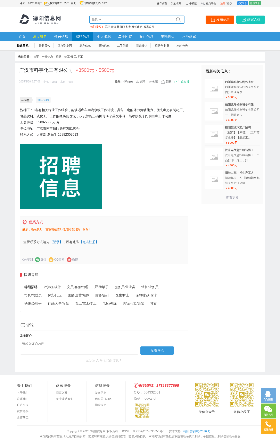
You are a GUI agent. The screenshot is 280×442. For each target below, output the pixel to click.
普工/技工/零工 (73, 56)
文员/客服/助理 (77, 287)
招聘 (58, 56)
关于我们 (22, 392)
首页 (22, 36)
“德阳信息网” (98, 431)
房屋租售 (40, 36)
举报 (168, 81)
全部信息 (47, 56)
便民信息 (61, 36)
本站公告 (182, 45)
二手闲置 (125, 36)
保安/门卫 (55, 295)
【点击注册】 (89, 242)
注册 (222, 3)
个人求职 (104, 36)
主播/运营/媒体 (78, 295)
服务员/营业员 (125, 287)
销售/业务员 (149, 287)
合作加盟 (22, 417)
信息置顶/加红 (104, 398)
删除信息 (100, 405)
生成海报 (183, 81)
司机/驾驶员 (33, 295)
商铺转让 (141, 45)
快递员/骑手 (33, 303)
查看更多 (232, 197)
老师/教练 (110, 303)
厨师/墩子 (101, 287)
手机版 (193, 3)
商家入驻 (253, 19)
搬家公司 (148, 26)
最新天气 (44, 45)
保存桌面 (162, 3)
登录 (229, 3)
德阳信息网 (196, 431)
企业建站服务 (64, 398)
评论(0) (128, 81)
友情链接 (22, 411)
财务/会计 (102, 295)
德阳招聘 (43, 99)
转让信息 (147, 36)
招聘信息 (83, 36)
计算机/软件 (52, 287)
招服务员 (125, 26)
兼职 (107, 26)
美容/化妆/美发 (133, 303)
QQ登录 (242, 3)
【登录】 (56, 242)
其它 (153, 303)
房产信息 (85, 45)
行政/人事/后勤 (58, 303)
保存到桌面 (65, 45)
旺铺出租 (137, 26)
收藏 (155, 81)
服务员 (115, 26)
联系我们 (22, 398)
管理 (142, 81)
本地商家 (189, 36)
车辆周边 (168, 36)
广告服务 (22, 405)
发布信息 (223, 19)
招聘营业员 (162, 45)
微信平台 (211, 3)
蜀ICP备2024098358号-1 (149, 431)
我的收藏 (176, 3)
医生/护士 (122, 295)
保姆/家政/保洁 (146, 295)
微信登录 (255, 3)
